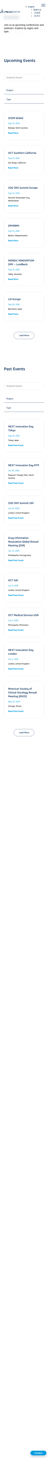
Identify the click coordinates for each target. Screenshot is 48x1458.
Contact (38, 1452)
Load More (24, 335)
